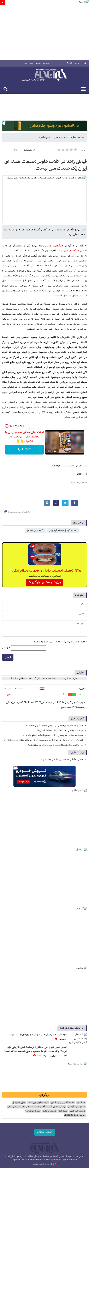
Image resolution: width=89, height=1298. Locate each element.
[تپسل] (4, 123)
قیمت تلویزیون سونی (37, 1103)
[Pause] (49, 451)
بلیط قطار (62, 1111)
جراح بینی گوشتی (76, 1107)
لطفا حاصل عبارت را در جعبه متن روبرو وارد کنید (60, 642)
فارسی (84, 63)
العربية (77, 63)
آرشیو (25, 63)
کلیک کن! (24, 449)
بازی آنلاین (55, 1103)
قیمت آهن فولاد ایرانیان (39, 1107)
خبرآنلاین (44, 75)
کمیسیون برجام (35, 530)
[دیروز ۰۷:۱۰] (77, 1051)
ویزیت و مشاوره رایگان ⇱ (45, 582)
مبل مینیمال (18, 1103)
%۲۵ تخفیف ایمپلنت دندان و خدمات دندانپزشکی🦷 (44, 570)
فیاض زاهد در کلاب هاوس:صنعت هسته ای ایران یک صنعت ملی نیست (45, 165)
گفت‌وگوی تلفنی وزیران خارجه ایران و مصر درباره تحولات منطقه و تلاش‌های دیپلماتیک (43, 740)
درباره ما (38, 63)
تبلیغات (31, 63)
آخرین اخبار (77, 718)
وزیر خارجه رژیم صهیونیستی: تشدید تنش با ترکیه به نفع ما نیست (53, 735)
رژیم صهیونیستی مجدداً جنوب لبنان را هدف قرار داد (59, 730)
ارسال (8, 657)
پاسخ (9, 694)
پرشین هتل (59, 1107)
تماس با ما (46, 63)
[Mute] (55, 451)
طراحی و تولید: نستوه (43, 1164)
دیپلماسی (44, 137)
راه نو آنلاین (68, 1103)
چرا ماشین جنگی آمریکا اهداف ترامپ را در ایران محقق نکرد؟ (55, 745)
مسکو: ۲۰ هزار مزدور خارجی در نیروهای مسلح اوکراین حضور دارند (53, 725)
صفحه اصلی (77, 137)
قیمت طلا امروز (77, 1111)
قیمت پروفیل (49, 1111)
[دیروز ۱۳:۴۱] (77, 1039)
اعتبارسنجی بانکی (16, 1107)
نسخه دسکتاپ (44, 1132)
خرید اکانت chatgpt (74, 1115)
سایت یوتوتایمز (33, 1111)
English (69, 63)
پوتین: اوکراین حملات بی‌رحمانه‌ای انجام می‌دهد (61, 759)
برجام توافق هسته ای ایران (63, 530)
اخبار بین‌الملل (61, 137)
